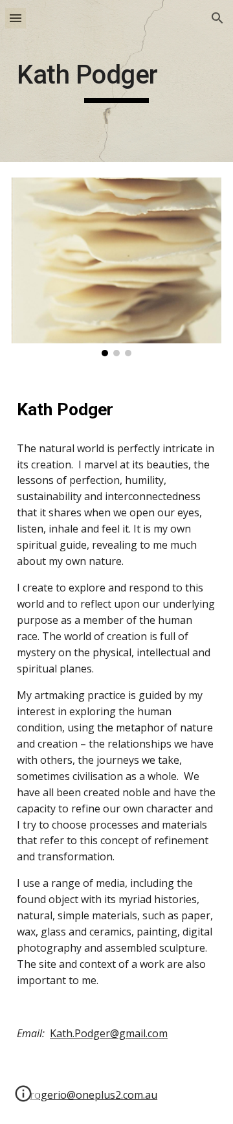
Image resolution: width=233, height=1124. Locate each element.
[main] (116, 81)
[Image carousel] (116, 267)
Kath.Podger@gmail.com (109, 1033)
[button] (15, 18)
